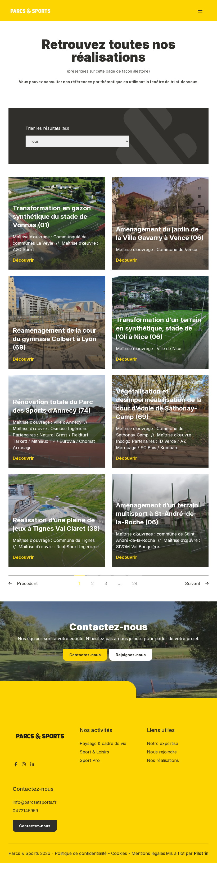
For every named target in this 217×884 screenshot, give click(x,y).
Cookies (119, 853)
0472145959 (25, 810)
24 (135, 583)
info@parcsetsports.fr (35, 802)
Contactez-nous (85, 655)
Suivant (192, 583)
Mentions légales (148, 853)
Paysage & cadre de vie (103, 743)
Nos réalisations (163, 760)
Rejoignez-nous (131, 655)
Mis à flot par (187, 853)
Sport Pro (90, 760)
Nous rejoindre (162, 751)
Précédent (27, 583)
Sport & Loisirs (94, 751)
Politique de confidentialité (81, 853)
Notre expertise (162, 743)
